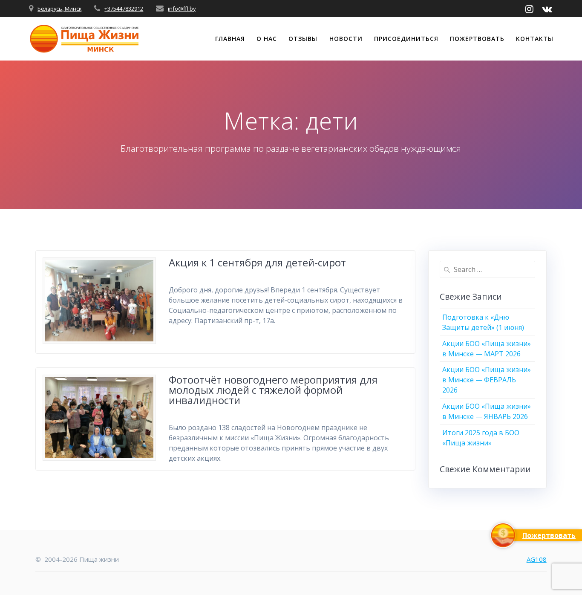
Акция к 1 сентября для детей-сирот (257, 262)
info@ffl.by (182, 8)
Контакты (534, 39)
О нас (266, 39)
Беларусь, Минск (59, 8)
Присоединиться (406, 39)
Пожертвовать (477, 39)
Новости (346, 39)
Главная (230, 39)
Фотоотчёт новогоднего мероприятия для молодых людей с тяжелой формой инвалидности (273, 390)
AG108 (537, 559)
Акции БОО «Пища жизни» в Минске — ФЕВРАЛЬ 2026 (486, 380)
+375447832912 (123, 8)
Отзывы (302, 39)
